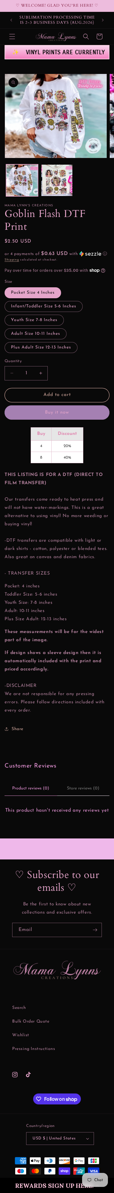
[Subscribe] (95, 930)
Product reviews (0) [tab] (30, 788)
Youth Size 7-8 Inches (34, 320)
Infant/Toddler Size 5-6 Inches (43, 306)
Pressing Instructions (33, 1049)
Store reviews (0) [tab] (83, 788)
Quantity (13, 361)
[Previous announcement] (11, 20)
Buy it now (57, 412)
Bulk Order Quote (31, 1021)
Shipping (12, 259)
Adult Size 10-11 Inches (35, 333)
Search (19, 1008)
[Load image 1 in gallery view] (22, 180)
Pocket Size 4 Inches (33, 292)
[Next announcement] (102, 20)
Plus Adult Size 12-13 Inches (41, 347)
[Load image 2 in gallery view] (57, 180)
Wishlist (20, 1035)
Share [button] (17, 729)
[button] (57, 1185)
